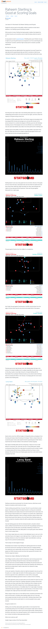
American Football (40, 2)
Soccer (36, 2)
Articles (12, 16)
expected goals (20, 39)
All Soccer (7, 16)
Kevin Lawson (8, 18)
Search (45, 2)
